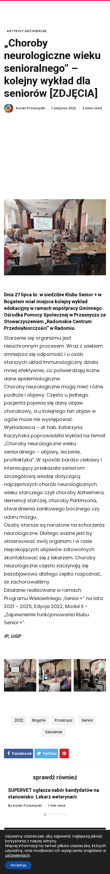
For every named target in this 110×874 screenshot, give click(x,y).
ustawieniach (17, 855)
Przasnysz (64, 720)
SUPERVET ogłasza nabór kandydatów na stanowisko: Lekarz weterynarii (53, 793)
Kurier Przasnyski (30, 108)
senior (87, 720)
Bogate (39, 720)
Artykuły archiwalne (27, 31)
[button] (45, 814)
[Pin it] (64, 753)
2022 (18, 720)
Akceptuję (18, 865)
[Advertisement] (55, 159)
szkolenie (53, 732)
